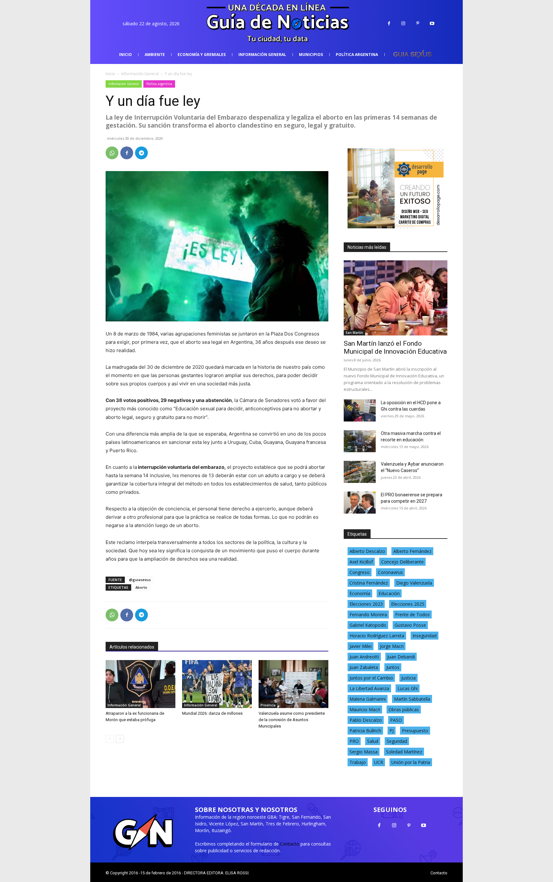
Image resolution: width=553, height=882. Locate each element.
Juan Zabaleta (363, 667)
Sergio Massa (363, 752)
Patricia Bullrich (365, 731)
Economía (359, 593)
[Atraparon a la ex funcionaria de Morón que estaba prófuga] (140, 684)
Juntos (392, 667)
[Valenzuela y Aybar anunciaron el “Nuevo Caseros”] (360, 472)
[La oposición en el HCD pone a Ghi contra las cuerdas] (360, 410)
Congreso (359, 572)
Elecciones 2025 (407, 604)
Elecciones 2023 (366, 604)
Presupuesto (415, 731)
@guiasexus (140, 579)
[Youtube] (432, 23)
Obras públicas (404, 709)
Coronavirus (390, 572)
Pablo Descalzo (365, 720)
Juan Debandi (401, 657)
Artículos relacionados (131, 647)
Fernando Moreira (368, 614)
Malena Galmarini (367, 699)
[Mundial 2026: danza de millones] (217, 684)
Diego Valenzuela (414, 583)
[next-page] (120, 739)
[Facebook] (389, 23)
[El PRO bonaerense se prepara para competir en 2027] (360, 503)
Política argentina (159, 84)
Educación (389, 593)
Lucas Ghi (407, 688)
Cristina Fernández (368, 583)
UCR (378, 762)
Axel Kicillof (361, 562)
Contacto (289, 844)
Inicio (110, 73)
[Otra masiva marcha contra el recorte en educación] (360, 441)
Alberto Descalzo (367, 551)
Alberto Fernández (412, 551)
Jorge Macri (392, 646)
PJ (391, 731)
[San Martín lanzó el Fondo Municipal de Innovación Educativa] (395, 297)
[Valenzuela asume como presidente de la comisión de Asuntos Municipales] (293, 684)
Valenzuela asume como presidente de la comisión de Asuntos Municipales (292, 719)
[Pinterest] (417, 23)
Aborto (141, 587)
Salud (372, 741)
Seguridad (397, 741)
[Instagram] (403, 23)
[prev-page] (110, 739)
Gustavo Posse (410, 625)
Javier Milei (360, 646)
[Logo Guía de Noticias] (276, 23)
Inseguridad (425, 636)
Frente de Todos (412, 614)
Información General (140, 73)
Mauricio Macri (364, 709)
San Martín (354, 332)
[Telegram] (141, 152)
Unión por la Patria (410, 762)
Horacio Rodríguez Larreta (376, 636)
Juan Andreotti (364, 657)
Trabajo (357, 762)
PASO (396, 720)
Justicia (408, 678)
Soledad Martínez (404, 752)
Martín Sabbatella (412, 699)
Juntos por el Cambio (371, 678)
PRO (354, 741)
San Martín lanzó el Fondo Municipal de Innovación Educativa (395, 347)
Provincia (268, 705)
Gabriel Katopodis (367, 625)
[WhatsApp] (112, 152)
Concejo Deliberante (402, 562)
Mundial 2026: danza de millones (212, 713)
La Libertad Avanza (369, 688)
